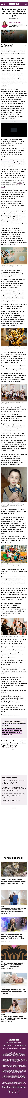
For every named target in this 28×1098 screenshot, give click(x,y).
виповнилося (21, 690)
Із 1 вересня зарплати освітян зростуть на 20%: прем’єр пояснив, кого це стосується (13, 1018)
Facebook (13, 747)
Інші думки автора (9, 778)
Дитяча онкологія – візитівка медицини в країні (11, 801)
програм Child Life (17, 162)
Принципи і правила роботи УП (10, 1048)
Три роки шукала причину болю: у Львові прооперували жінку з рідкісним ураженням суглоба (13, 909)
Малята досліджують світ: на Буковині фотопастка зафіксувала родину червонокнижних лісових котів (13, 882)
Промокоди (22, 1048)
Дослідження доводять (8, 160)
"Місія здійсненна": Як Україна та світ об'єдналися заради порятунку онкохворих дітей (13, 782)
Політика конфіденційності (19, 1045)
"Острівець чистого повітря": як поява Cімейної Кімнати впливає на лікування (14, 723)
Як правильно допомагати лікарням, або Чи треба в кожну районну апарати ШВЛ (13, 795)
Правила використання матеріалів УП (14, 1047)
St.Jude (3, 187)
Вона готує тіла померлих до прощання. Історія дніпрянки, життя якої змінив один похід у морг (12, 937)
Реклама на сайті (6, 1045)
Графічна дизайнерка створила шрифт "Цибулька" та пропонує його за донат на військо (12, 964)
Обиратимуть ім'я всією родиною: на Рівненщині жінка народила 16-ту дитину (13, 991)
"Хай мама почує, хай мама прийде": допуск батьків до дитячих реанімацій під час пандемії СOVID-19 (14, 788)
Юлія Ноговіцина (15, 22)
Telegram (5, 747)
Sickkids (19, 183)
